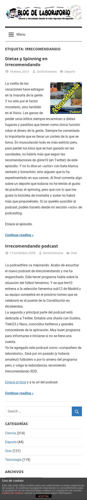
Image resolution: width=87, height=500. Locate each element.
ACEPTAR (43, 496)
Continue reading (18, 235)
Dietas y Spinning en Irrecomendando (26, 61)
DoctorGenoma (47, 71)
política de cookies (12, 493)
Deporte (70, 71)
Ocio (74, 253)
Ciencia (10, 433)
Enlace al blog (15, 382)
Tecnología (13, 460)
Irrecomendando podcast (31, 246)
